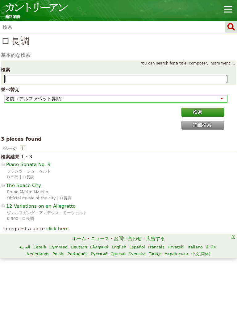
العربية (24, 247)
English (119, 247)
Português (78, 254)
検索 (5, 70)
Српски (118, 254)
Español (137, 247)
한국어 (212, 247)
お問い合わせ (128, 238)
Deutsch (79, 247)
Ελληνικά (99, 247)
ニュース (100, 238)
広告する (155, 238)
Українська (176, 254)
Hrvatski (176, 247)
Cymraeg (58, 247)
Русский (99, 254)
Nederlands (38, 254)
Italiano (195, 247)
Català (39, 247)
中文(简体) (200, 254)
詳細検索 (202, 125)
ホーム (79, 238)
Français (156, 247)
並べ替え (10, 89)
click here (57, 228)
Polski (58, 254)
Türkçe (155, 254)
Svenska (137, 254)
